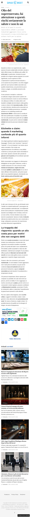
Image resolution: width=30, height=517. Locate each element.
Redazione (7, 494)
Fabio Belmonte (7, 39)
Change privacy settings (23, 515)
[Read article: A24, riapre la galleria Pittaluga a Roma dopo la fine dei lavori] (15, 429)
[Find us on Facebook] (14, 513)
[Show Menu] (2, 2)
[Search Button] (28, 2)
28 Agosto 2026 (13, 449)
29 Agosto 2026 (13, 417)
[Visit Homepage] (15, 2)
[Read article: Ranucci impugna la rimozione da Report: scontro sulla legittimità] (15, 360)
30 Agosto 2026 (13, 382)
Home (2, 7)
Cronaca (7, 7)
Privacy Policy (14, 494)
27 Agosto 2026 (13, 484)
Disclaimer (22, 494)
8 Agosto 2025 (17, 39)
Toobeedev (5, 382)
